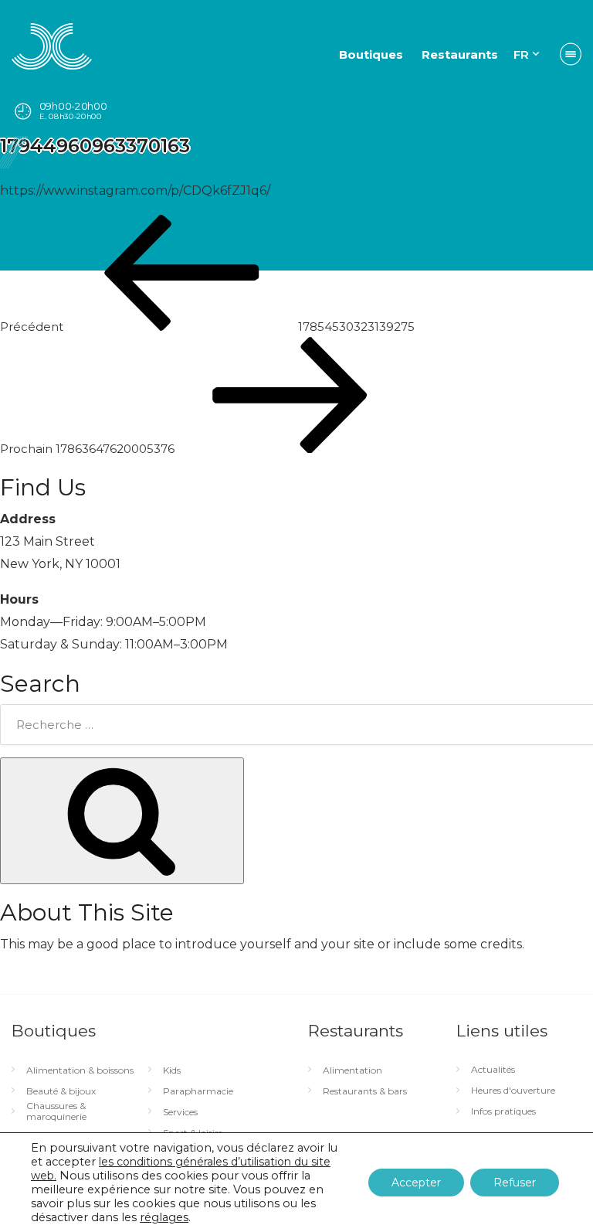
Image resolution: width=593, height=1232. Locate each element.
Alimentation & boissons (80, 1070)
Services (180, 1112)
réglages (164, 1217)
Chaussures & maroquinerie (56, 1111)
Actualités (493, 1069)
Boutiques (371, 54)
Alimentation (352, 1070)
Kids (172, 1070)
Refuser (514, 1182)
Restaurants (460, 54)
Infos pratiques (503, 1111)
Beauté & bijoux (61, 1091)
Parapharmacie (198, 1091)
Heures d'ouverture (513, 1090)
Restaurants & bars (365, 1091)
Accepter (416, 1182)
